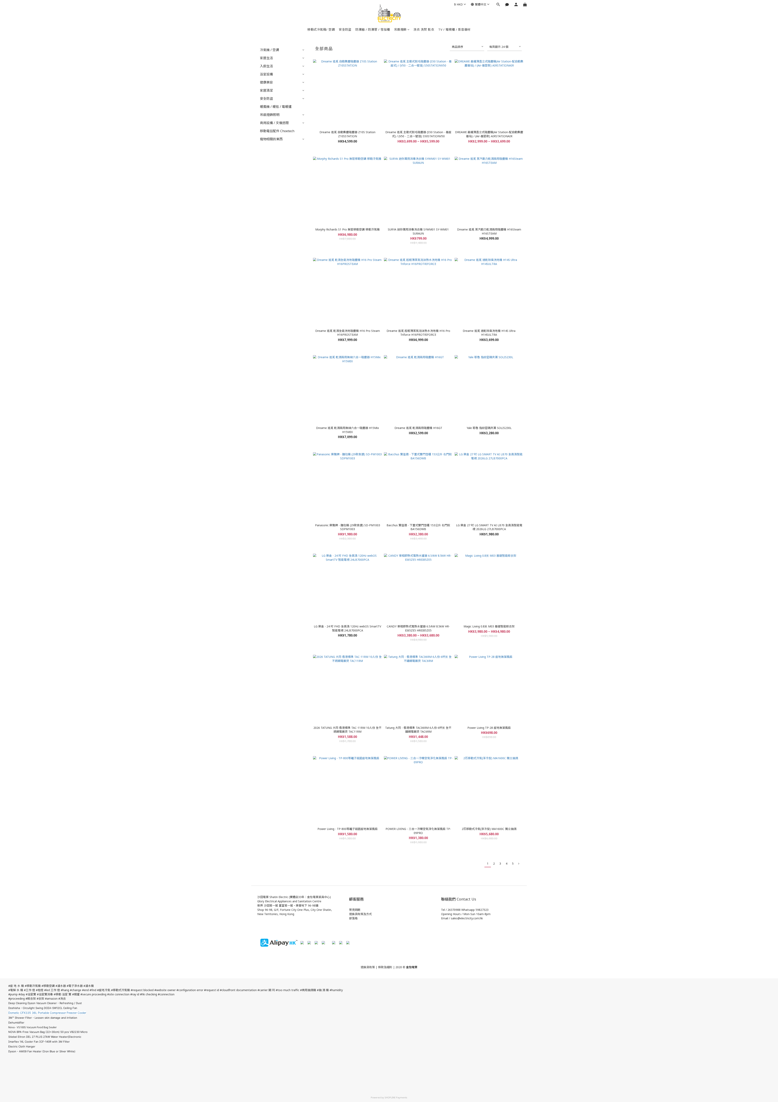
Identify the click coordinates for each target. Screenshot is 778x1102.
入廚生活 (266, 66)
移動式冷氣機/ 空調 (321, 29)
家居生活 (266, 58)
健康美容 (266, 82)
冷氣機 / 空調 (269, 50)
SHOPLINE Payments (396, 1097)
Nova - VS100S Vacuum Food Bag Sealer (32, 1027)
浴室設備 (266, 74)
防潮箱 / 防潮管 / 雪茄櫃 (372, 29)
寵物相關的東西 (271, 139)
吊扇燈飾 (400, 29)
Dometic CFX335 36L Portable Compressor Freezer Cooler (47, 1012)
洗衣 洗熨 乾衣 (424, 29)
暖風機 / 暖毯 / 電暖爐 (276, 106)
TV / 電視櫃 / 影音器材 (454, 29)
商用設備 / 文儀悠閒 (274, 123)
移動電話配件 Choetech (277, 131)
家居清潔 (266, 90)
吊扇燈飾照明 (269, 115)
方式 (369, 914)
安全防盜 (345, 29)
